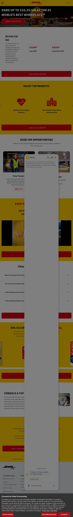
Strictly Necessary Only (49, 514)
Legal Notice (53, 510)
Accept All (64, 514)
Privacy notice (46, 510)
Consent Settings (8, 514)
